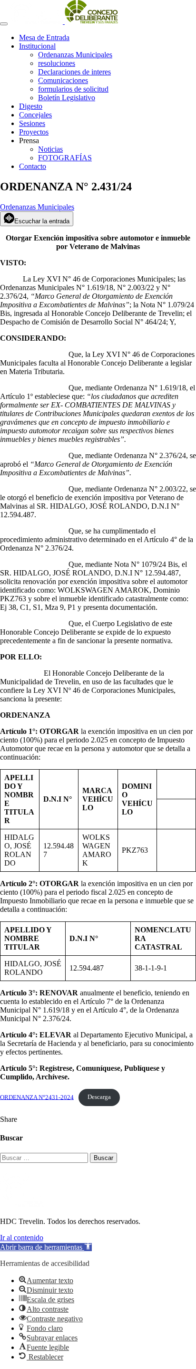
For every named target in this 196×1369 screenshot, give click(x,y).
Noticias (50, 149)
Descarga (99, 1097)
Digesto (30, 106)
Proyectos (34, 132)
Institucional (37, 46)
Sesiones (32, 123)
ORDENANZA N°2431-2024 (37, 1097)
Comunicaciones (63, 80)
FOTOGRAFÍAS (65, 158)
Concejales (35, 115)
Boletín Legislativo (66, 98)
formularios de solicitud (73, 89)
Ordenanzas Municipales (75, 55)
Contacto (32, 166)
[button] (46, 1247)
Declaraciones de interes (74, 72)
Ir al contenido (21, 1237)
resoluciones (56, 63)
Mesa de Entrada (44, 37)
